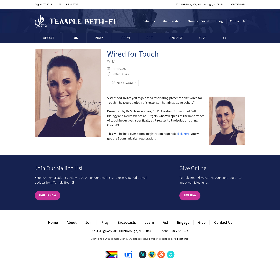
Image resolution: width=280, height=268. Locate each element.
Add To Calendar (125, 83)
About (48, 38)
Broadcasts (126, 222)
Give (203, 38)
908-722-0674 (237, 4)
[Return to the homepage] (77, 21)
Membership (172, 21)
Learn (124, 38)
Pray (99, 38)
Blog (219, 21)
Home (53, 222)
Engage (176, 38)
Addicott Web (181, 239)
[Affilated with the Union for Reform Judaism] (128, 254)
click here (182, 134)
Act (149, 38)
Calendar (149, 21)
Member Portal (198, 21)
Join (74, 38)
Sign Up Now (47, 195)
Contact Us (237, 21)
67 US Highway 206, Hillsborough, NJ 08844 (199, 4)
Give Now (189, 195)
